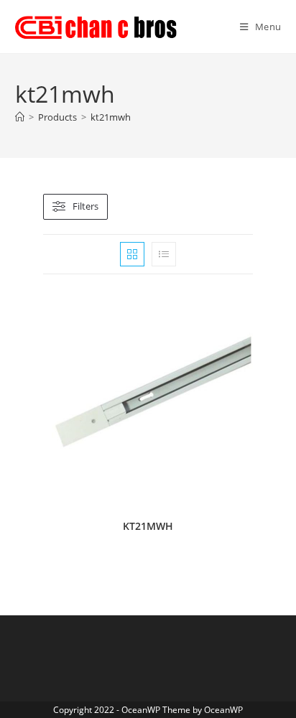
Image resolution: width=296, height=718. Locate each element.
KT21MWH (148, 526)
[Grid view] (132, 254)
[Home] (19, 117)
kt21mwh (111, 117)
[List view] (164, 254)
